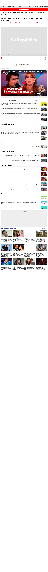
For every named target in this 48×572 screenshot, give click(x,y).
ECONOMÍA (17, 12)
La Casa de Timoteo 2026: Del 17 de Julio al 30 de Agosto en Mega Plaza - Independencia (24, 184)
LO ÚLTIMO (5, 12)
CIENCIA (29, 12)
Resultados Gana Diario (21, 6)
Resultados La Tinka (11, 6)
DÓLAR (44, 12)
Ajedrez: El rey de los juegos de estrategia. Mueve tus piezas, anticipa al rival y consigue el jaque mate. (21, 207)
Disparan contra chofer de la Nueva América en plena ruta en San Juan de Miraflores (24, 119)
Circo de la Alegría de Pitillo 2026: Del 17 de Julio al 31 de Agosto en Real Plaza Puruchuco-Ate (23, 189)
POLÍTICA (9, 12)
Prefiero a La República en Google (23, 65)
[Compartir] (45, 57)
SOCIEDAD (22, 12)
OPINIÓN (13, 12)
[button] (1, 9)
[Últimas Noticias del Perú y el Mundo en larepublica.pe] (24, 9)
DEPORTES (33, 12)
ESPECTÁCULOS (39, 12)
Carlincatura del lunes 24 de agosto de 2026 (32, 146)
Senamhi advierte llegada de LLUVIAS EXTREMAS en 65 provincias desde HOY (25, 160)
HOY (1, 6)
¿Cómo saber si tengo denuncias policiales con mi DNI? (30, 137)
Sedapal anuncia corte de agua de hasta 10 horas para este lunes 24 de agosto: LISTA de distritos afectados (24, 22)
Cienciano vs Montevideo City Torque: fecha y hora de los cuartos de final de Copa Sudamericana (22, 155)
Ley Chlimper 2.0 (28, 6)
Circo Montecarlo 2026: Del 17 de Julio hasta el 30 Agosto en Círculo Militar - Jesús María (24, 174)
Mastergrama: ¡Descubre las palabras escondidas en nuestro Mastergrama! (26, 197)
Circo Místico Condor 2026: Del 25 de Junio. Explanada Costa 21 (28, 179)
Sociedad (4, 14)
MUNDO (25, 12)
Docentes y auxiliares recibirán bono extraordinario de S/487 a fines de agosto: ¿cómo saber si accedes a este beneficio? (24, 25)
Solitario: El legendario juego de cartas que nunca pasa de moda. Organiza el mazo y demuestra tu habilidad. (19, 203)
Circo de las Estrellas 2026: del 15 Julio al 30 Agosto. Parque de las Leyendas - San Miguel (23, 169)
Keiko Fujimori (35, 6)
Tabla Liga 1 (5, 6)
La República (5, 57)
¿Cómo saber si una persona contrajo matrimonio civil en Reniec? (28, 127)
